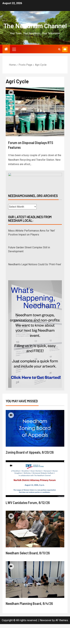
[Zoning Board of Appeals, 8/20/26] (35, 428)
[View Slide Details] (35, 180)
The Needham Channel (35, 25)
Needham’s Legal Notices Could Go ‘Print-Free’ (34, 264)
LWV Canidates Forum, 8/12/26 (28, 502)
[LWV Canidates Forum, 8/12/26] (35, 478)
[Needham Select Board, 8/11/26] (35, 529)
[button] (14, 49)
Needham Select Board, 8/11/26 (28, 553)
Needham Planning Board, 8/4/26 (29, 603)
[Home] (6, 49)
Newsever (45, 620)
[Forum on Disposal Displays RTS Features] (35, 111)
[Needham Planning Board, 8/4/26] (35, 579)
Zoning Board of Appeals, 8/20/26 (30, 452)
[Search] (59, 49)
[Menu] (14, 49)
